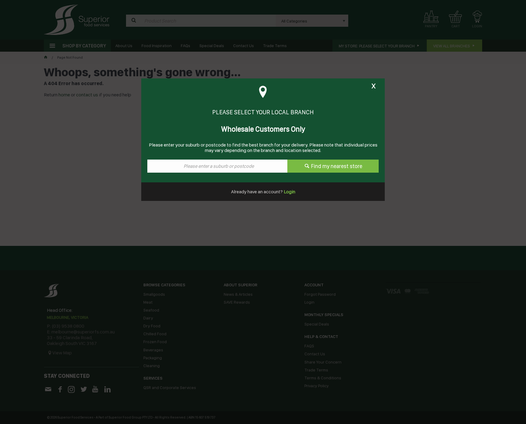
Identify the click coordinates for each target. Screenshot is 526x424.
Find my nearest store (336, 166)
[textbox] (217, 166)
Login (289, 192)
